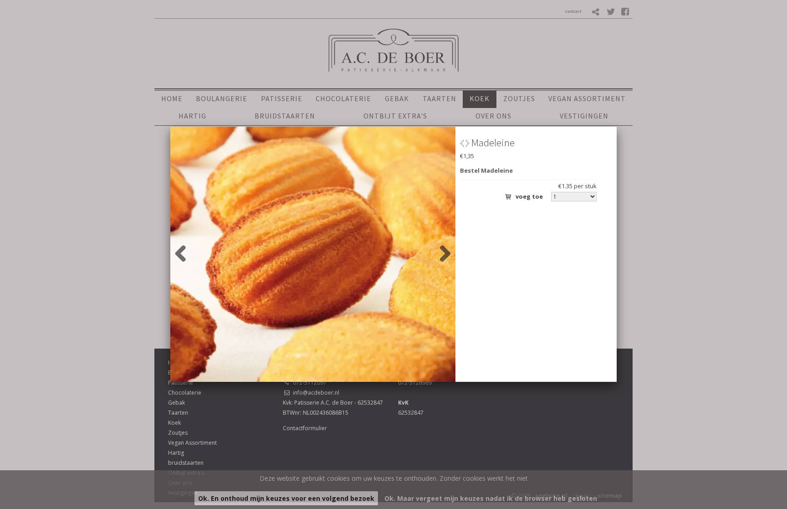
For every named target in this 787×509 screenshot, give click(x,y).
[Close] (616, 126)
